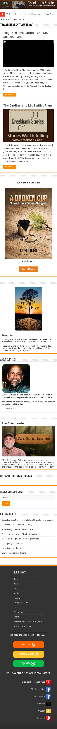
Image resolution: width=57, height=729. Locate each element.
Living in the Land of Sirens (13, 548)
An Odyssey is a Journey (12, 543)
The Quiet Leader (21, 603)
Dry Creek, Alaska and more (14, 553)
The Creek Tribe (38, 689)
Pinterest (41, 718)
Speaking (18, 598)
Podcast (17, 588)
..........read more (9, 409)
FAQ (15, 607)
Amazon (41, 711)
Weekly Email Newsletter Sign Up (28, 621)
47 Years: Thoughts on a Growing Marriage (20, 539)
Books (16, 593)
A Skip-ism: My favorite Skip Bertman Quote (21, 534)
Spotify (26, 663)
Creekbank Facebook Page (33, 682)
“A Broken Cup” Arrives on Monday (17, 525)
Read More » (10, 94)
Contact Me (18, 612)
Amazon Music (26, 654)
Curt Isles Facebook (36, 696)
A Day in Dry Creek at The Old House (17, 529)
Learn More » (28, 269)
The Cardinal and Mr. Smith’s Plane (28, 105)
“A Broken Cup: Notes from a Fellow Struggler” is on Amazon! (28, 520)
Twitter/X (41, 704)
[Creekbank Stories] (28, 4)
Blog (16, 584)
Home (5, 19)
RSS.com (26, 644)
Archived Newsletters (23, 626)
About (16, 617)
